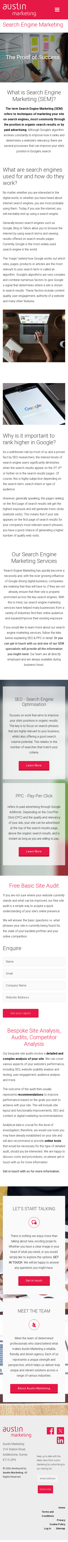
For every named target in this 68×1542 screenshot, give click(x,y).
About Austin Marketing (34, 1388)
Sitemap (60, 1528)
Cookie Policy (57, 1524)
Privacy (61, 1520)
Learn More (34, 765)
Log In (47, 1528)
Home (61, 1507)
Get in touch (34, 1280)
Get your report (20, 1013)
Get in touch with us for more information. (31, 1171)
